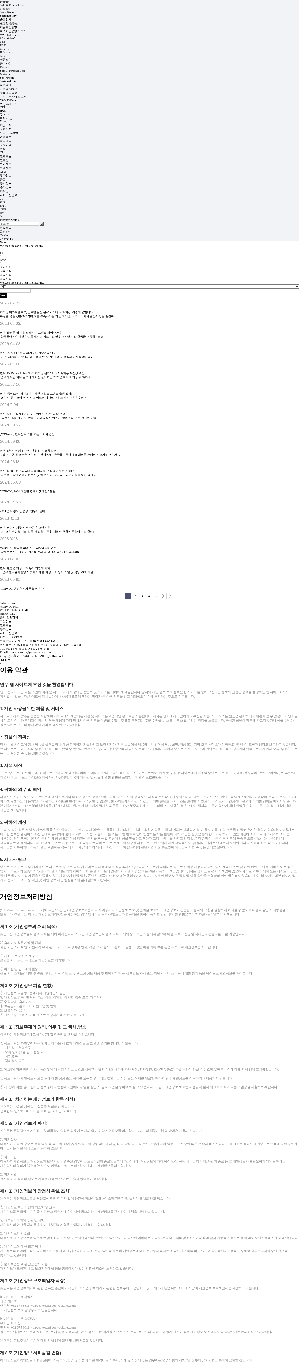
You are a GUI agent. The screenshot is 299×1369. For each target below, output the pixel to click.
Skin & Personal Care (12, 5)
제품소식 (5, 59)
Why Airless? (8, 38)
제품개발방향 (8, 27)
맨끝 (170, 596)
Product (4, 1)
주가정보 (5, 187)
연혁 (3, 148)
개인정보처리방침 (11, 637)
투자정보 (5, 175)
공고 (3, 179)
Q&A (3, 171)
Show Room (7, 12)
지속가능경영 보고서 (13, 31)
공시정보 (5, 183)
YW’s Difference (9, 35)
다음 (163, 596)
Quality (4, 48)
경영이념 (5, 144)
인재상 (4, 160)
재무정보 (5, 191)
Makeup (5, 8)
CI (1, 152)
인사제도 (5, 164)
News (3, 55)
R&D (3, 45)
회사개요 (5, 141)
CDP (2, 41)
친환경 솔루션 (9, 23)
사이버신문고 (8, 195)
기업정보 (5, 137)
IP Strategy (6, 52)
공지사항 (5, 63)
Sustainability (8, 15)
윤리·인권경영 (9, 133)
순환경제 (5, 19)
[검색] (42, 224)
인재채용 (5, 156)
